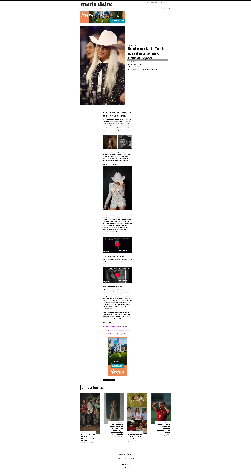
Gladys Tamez (118, 229)
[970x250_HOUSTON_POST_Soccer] (103, 22)
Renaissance (147, 69)
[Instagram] (166, 9)
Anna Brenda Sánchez (87, 442)
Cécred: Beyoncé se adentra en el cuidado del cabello (116, 330)
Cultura (130, 45)
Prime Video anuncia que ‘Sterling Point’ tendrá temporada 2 (135, 436)
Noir (125, 467)
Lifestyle (167, 422)
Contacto (132, 458)
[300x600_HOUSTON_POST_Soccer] (117, 377)
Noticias (125, 458)
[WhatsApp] (138, 67)
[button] (170, 9)
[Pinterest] (135, 67)
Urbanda (125, 469)
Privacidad (119, 458)
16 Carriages (134, 69)
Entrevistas (119, 422)
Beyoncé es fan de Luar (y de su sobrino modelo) (115, 326)
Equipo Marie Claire (136, 64)
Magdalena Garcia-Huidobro (133, 441)
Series (130, 432)
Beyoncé (142, 69)
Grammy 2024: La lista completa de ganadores (115, 334)
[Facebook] (164, 9)
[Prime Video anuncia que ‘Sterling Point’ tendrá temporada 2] (137, 413)
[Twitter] (132, 67)
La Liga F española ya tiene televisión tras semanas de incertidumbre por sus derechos (163, 428)
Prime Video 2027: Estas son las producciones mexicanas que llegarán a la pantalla (88, 437)
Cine (82, 432)
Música (137, 45)
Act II (138, 69)
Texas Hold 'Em (154, 69)
